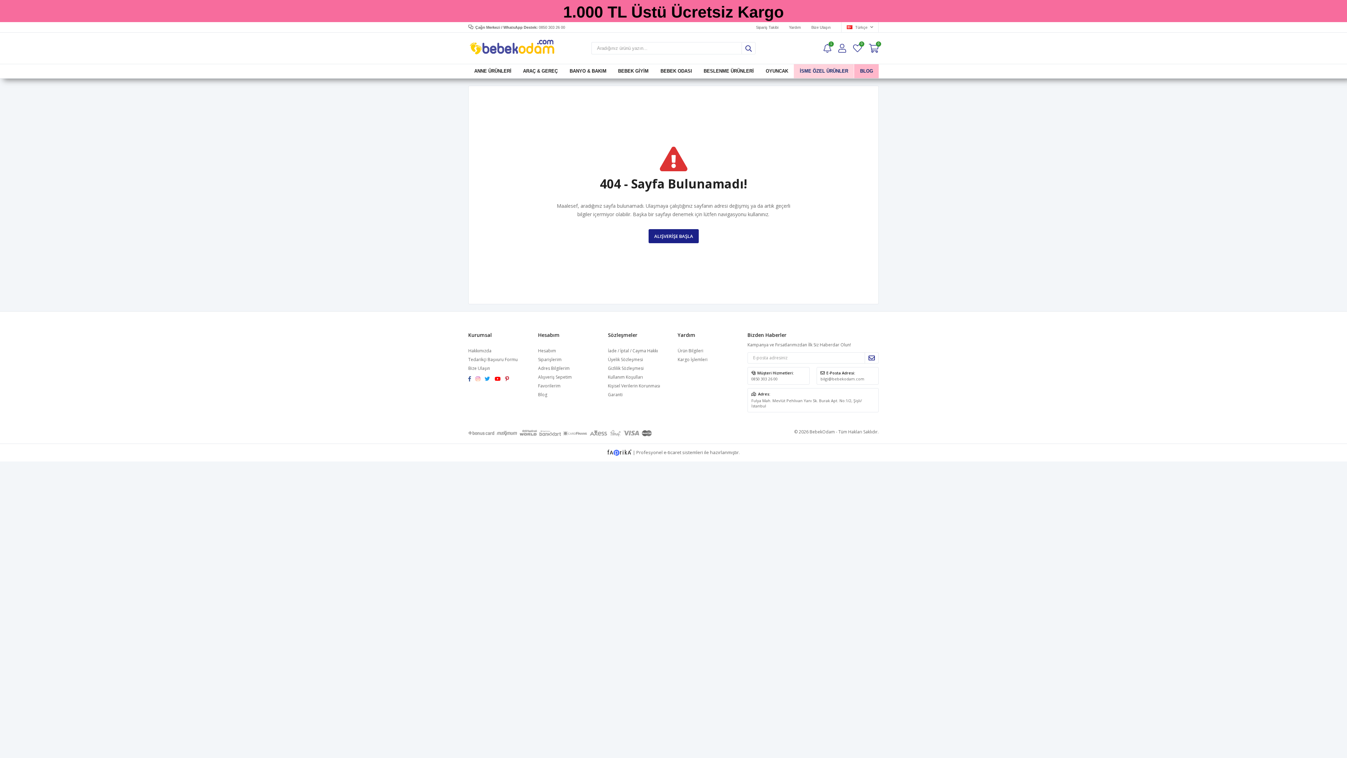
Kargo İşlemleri (693, 360)
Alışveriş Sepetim (555, 377)
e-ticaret (672, 452)
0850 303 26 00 (764, 378)
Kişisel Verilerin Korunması (634, 386)
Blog (542, 395)
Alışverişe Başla (673, 236)
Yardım (795, 27)
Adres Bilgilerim (554, 368)
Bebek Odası (676, 71)
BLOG (866, 71)
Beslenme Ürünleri (729, 71)
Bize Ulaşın (821, 27)
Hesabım (547, 351)
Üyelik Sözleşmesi (625, 360)
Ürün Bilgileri (690, 351)
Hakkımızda (479, 351)
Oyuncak (776, 71)
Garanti (615, 395)
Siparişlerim (550, 360)
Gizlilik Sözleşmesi (626, 368)
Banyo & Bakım (588, 71)
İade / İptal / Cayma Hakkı (633, 351)
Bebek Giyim (633, 71)
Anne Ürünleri (492, 71)
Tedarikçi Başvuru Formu (493, 360)
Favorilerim (861, 45)
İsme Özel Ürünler (824, 71)
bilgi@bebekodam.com (842, 378)
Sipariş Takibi (767, 27)
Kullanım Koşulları (625, 377)
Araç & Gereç (540, 71)
